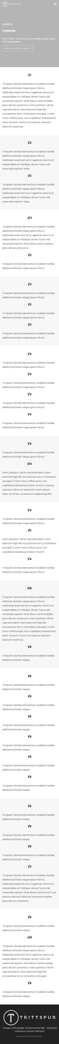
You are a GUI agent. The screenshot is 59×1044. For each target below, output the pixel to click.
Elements (16, 48)
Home (7, 48)
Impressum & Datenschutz (29, 1036)
